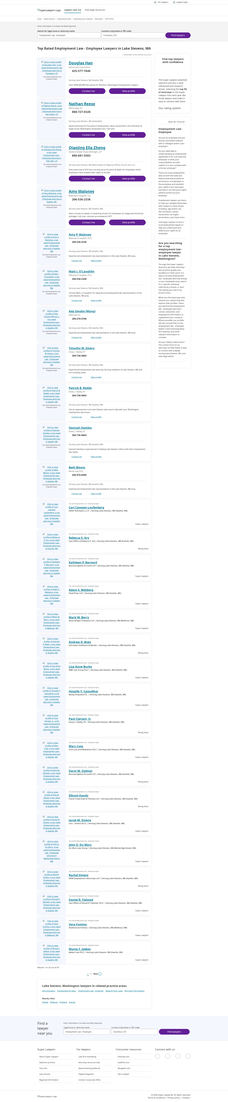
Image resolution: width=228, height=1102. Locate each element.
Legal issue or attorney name (77, 1027)
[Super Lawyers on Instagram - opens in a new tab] (167, 1056)
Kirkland (63, 1002)
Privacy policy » (174, 1097)
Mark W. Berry (79, 617)
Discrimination (48, 991)
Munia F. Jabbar (80, 949)
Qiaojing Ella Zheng (87, 147)
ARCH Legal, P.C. (76, 108)
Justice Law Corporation (79, 67)
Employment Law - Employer (91, 991)
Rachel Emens (78, 875)
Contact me (88, 91)
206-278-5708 (79, 318)
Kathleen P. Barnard (83, 562)
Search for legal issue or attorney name (56, 31)
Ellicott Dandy (78, 795)
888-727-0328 (81, 112)
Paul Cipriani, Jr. (80, 719)
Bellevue (54, 1002)
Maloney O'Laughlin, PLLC (80, 238)
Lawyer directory (49, 19)
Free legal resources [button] (95, 9)
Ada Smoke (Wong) (82, 311)
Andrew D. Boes (80, 642)
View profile (128, 91)
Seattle (45, 1002)
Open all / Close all (176, 121)
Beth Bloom (77, 467)
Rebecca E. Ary (79, 538)
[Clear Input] (98, 35)
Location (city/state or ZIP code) (116, 31)
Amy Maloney (81, 191)
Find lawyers (178, 35)
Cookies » (186, 1097)
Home (39, 19)
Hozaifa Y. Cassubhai (83, 691)
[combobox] (69, 35)
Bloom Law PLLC (76, 471)
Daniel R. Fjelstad (81, 900)
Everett (72, 1002)
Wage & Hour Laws (114, 991)
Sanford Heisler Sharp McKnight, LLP (85, 152)
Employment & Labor (64, 19)
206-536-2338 (81, 199)
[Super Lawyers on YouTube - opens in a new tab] (178, 1056)
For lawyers (83, 1049)
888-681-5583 (81, 155)
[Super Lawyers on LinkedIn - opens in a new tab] (188, 1056)
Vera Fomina (78, 924)
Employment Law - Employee (83, 19)
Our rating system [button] (170, 108)
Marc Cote (76, 746)
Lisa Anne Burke (80, 666)
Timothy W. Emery (82, 348)
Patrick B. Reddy (80, 388)
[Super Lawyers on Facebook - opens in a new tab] (157, 1056)
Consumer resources (128, 1049)
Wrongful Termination (135, 991)
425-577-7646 (81, 71)
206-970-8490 (79, 474)
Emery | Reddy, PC (77, 352)
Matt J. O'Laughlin (81, 271)
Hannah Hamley (80, 428)
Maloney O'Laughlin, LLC (80, 196)
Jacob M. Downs (80, 820)
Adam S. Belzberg (81, 590)
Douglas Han (81, 62)
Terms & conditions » (157, 1097)
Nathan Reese (82, 103)
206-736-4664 (79, 355)
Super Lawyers (46, 1049)
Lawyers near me (72, 9)
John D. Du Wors (80, 845)
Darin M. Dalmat (80, 771)
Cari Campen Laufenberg (86, 507)
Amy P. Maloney (80, 234)
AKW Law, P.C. (75, 315)
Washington (99, 19)
